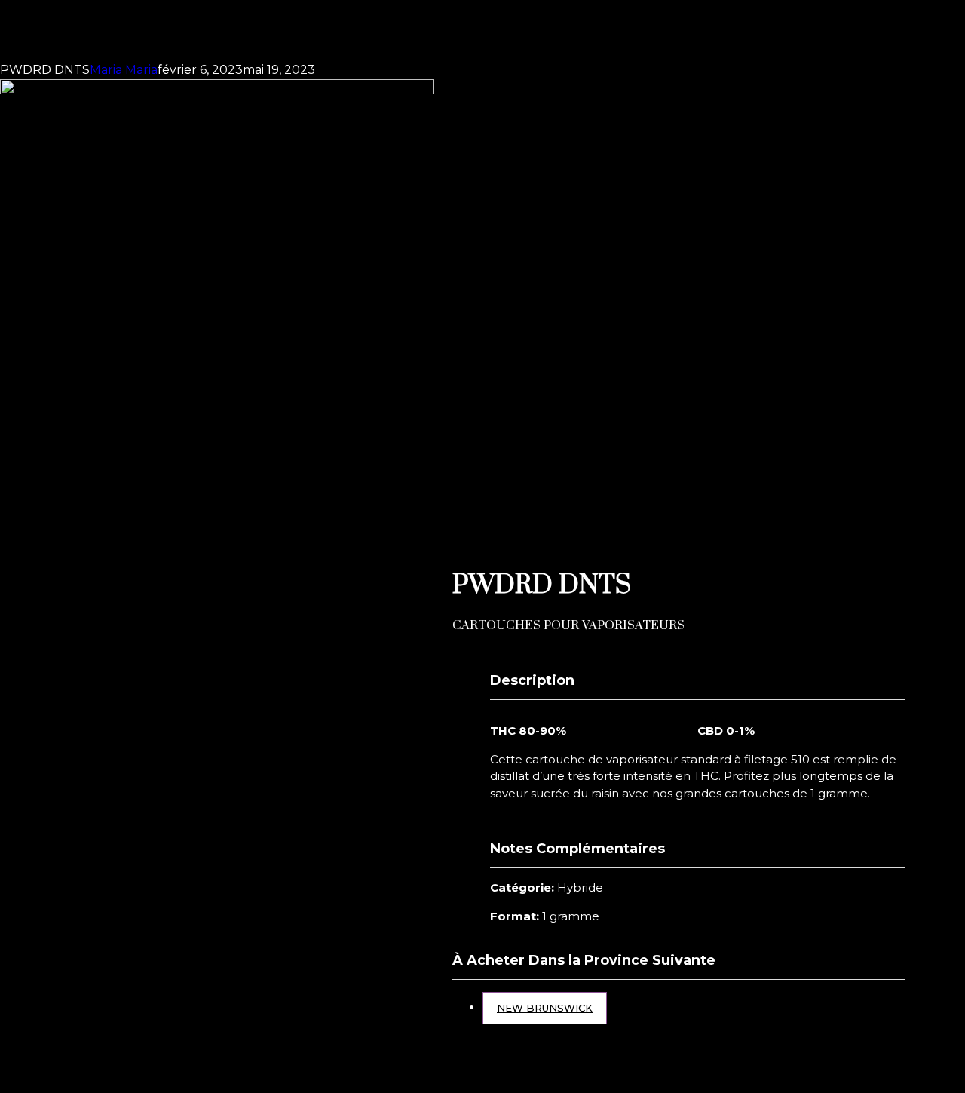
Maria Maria (124, 70)
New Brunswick (545, 1008)
